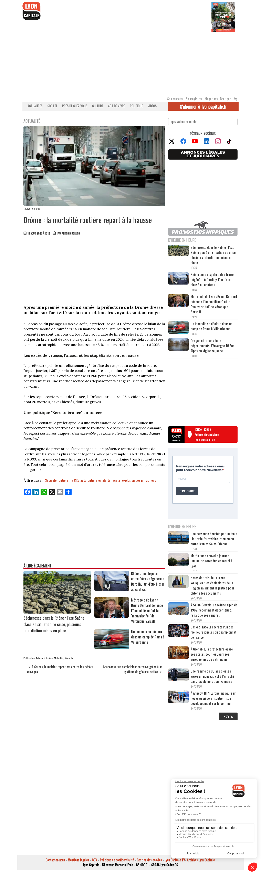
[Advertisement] (130, 62)
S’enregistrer (194, 98)
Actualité (40, 658)
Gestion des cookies (149, 859)
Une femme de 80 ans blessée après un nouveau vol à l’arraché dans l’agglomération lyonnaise (212, 676)
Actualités (35, 105)
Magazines (211, 98)
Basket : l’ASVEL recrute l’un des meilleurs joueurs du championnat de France (213, 632)
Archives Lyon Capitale (201, 859)
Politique (136, 105)
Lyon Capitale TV (175, 859)
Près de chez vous (74, 105)
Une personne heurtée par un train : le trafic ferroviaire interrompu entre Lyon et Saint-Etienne (214, 538)
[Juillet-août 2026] (223, 16)
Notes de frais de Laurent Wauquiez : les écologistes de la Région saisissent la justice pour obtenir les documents (212, 585)
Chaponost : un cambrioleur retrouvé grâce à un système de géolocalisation (132, 669)
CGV (94, 859)
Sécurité (69, 658)
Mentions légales (78, 859)
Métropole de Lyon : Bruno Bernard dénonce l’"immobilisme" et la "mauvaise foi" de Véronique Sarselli (147, 610)
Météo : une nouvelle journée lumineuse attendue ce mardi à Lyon (211, 560)
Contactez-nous (55, 859)
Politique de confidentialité (117, 859)
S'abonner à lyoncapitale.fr (203, 106)
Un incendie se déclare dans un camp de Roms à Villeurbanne (147, 637)
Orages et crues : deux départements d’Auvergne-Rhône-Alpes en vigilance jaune (213, 345)
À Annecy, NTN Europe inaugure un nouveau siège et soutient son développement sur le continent (213, 698)
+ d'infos (228, 716)
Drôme (49, 658)
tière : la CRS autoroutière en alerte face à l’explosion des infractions (109, 480)
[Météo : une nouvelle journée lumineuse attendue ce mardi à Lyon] (178, 560)
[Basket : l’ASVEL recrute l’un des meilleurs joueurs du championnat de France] (178, 631)
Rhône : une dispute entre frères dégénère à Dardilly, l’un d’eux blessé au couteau (148, 581)
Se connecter (175, 98)
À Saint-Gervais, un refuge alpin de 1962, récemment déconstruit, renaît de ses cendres (214, 610)
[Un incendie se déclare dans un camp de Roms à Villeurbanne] (111, 647)
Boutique (225, 98)
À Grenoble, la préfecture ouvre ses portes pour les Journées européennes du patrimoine (212, 654)
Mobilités (58, 658)
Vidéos (152, 105)
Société (52, 105)
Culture (97, 105)
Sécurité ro (52, 480)
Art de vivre (116, 105)
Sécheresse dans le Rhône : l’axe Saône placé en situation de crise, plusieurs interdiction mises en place (53, 624)
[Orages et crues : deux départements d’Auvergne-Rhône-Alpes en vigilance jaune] (178, 345)
